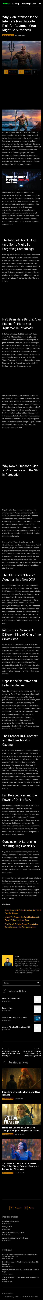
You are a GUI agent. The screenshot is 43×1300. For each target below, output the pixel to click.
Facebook (18, 1208)
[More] (34, 72)
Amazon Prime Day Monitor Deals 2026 (16, 1027)
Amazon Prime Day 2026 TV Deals (14, 1017)
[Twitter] (26, 1208)
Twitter (31, 1208)
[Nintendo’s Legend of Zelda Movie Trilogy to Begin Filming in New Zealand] (21, 1114)
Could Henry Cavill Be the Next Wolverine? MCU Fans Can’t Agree (11, 1053)
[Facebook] (11, 1208)
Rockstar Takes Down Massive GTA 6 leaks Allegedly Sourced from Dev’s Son (19, 1255)
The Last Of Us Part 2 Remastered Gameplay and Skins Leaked (20, 1278)
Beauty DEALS (7, 1008)
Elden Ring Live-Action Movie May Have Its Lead (21, 1093)
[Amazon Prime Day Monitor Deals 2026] (37, 1028)
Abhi (17, 956)
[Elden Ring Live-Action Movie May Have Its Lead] (21, 1078)
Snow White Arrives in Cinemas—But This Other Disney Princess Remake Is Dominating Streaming (20, 1166)
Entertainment (8, 35)
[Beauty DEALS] (37, 1009)
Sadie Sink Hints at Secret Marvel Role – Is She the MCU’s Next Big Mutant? (32, 1053)
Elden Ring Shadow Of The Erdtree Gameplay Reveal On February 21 (20, 1263)
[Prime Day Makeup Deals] (37, 999)
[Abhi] (7, 964)
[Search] (38, 983)
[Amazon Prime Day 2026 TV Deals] (37, 1018)
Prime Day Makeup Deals (11, 998)
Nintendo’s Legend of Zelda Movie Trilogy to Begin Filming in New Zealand (21, 1129)
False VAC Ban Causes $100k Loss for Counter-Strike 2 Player (20, 1271)
